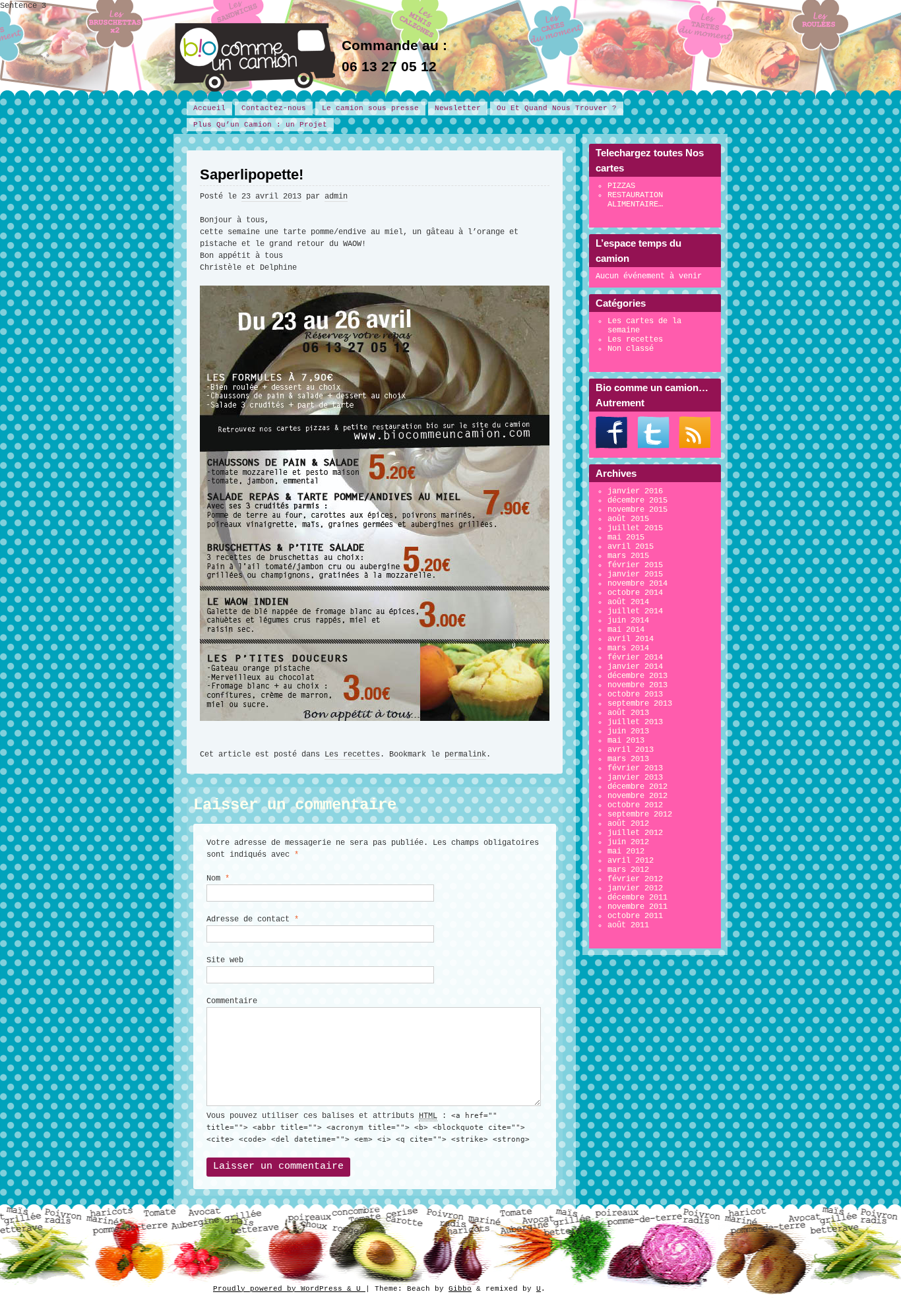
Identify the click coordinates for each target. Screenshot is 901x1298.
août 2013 (628, 713)
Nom (218, 878)
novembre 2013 (637, 685)
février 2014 (635, 657)
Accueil (209, 108)
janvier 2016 (635, 491)
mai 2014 (625, 629)
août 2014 (628, 602)
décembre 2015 (637, 500)
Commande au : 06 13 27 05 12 (394, 56)
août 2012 (628, 823)
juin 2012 (628, 842)
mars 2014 (628, 648)
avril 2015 (630, 546)
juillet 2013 (635, 722)
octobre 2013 (635, 694)
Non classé (630, 349)
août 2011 (628, 925)
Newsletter (458, 108)
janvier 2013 (635, 777)
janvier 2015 (635, 574)
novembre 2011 (637, 907)
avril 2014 (630, 639)
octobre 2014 (635, 593)
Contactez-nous (273, 108)
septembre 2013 (639, 703)
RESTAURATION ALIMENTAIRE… (635, 200)
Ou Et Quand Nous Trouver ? (557, 108)
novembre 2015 (637, 509)
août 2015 (628, 519)
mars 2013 (628, 759)
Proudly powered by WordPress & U (289, 1289)
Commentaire (231, 1001)
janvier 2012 (635, 888)
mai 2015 (625, 537)
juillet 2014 (635, 611)
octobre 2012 (635, 805)
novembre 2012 (637, 796)
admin (336, 196)
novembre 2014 (637, 583)
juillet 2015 (635, 528)
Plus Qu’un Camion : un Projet (260, 125)
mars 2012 (628, 870)
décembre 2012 (637, 786)
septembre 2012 (639, 814)
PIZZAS (621, 186)
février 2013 (635, 768)
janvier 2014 (635, 666)
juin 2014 (628, 620)
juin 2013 (628, 731)
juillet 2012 (635, 833)
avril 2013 (630, 750)
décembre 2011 (637, 897)
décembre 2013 (637, 676)
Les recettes (352, 754)
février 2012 (635, 879)
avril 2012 (630, 860)
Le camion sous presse (370, 108)
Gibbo (460, 1289)
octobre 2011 (635, 916)
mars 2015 (628, 556)
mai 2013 (625, 740)
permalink (465, 754)
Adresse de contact (252, 919)
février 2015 (635, 565)
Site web (224, 960)
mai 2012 (625, 851)
